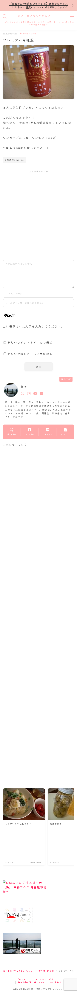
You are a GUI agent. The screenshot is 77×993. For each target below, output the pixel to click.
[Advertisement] (38, 215)
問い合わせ (55, 982)
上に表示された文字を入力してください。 (33, 326)
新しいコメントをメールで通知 (30, 342)
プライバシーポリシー (46, 979)
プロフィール (23, 979)
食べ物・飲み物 (29, 34)
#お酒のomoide (14, 159)
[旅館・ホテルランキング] (38, 943)
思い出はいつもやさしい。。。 (38, 16)
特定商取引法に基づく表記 (31, 982)
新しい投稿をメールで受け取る (30, 354)
